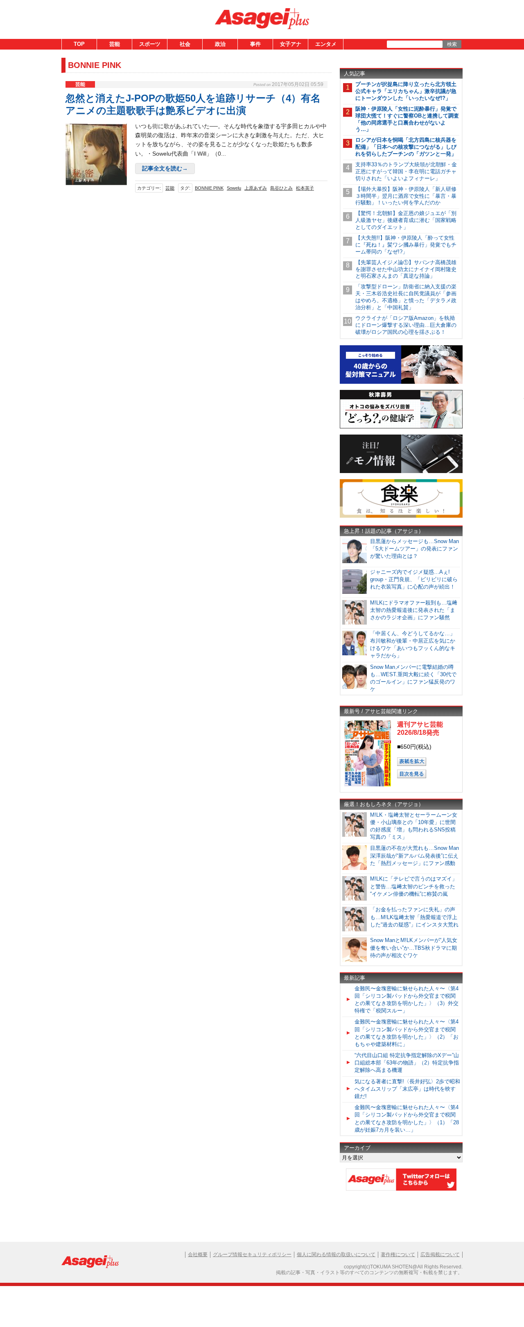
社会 (185, 44)
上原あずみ (255, 188)
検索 (452, 44)
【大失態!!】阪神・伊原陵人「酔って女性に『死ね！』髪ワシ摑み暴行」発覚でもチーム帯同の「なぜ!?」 (405, 245)
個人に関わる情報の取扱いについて (336, 1254)
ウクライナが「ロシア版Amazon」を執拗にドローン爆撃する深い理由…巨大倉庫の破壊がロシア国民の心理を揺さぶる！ (405, 325)
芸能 (114, 44)
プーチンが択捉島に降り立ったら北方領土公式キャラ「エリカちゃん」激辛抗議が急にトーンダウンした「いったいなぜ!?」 (405, 91)
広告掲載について (440, 1254)
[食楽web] (401, 516)
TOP (79, 44)
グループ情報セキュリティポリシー (252, 1254)
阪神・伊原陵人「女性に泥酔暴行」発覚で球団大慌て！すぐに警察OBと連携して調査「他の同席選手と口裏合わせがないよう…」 (407, 119)
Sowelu (234, 188)
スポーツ (149, 44)
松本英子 (305, 188)
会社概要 (198, 1254)
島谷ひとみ (281, 188)
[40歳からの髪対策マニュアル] (401, 382)
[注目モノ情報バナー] (401, 471)
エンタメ (326, 44)
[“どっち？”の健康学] (401, 427)
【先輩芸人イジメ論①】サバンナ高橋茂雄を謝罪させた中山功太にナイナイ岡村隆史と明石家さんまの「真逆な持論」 (405, 269)
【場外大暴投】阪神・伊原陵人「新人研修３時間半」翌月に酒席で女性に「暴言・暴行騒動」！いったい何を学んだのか (405, 196)
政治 (220, 44)
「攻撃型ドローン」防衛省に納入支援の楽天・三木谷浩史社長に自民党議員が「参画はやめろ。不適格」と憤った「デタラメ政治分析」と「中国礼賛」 (405, 296)
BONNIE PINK (209, 188)
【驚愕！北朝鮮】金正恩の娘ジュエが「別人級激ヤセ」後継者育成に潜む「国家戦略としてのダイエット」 (405, 220)
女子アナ (290, 44)
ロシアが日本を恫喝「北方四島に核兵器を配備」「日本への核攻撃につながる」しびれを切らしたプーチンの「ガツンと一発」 (405, 147)
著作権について (398, 1254)
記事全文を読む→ (165, 168)
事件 (255, 44)
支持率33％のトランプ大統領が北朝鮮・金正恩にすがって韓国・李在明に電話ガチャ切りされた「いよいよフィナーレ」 (406, 171)
